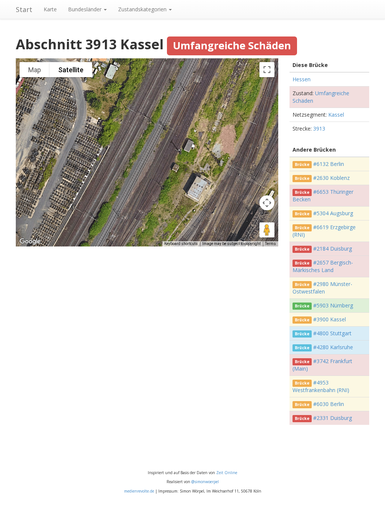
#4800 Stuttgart (332, 333)
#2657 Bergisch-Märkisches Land (323, 266)
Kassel (336, 114)
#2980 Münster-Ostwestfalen (323, 287)
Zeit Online (226, 472)
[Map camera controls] (266, 202)
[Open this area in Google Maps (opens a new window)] (30, 241)
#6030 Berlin (328, 404)
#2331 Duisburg (332, 417)
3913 (319, 128)
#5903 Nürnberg (333, 305)
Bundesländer (85, 9)
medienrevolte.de (139, 491)
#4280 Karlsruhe (333, 347)
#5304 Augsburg (333, 213)
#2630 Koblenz (331, 177)
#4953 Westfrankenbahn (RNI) (321, 386)
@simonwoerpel (205, 481)
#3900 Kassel (329, 319)
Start (24, 9)
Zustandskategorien (143, 9)
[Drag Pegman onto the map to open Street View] (266, 229)
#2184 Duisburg (332, 248)
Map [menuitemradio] (34, 70)
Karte (50, 9)
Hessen (302, 79)
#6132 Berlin (328, 163)
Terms (270, 244)
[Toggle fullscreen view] (266, 69)
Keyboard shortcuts (181, 244)
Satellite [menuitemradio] (70, 70)
